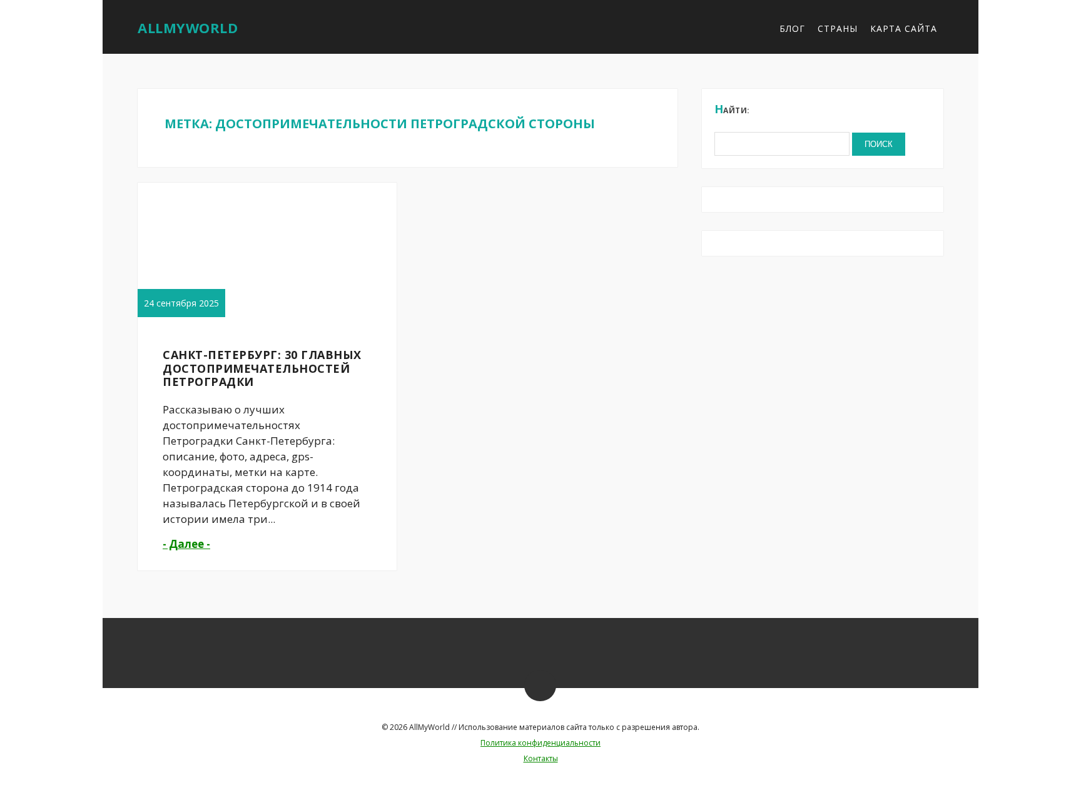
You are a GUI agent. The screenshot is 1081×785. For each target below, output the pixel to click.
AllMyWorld (188, 27)
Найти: (732, 108)
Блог (792, 28)
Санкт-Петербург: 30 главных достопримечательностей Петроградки (262, 368)
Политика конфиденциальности (540, 742)
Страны (838, 28)
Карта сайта (903, 28)
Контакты (541, 758)
